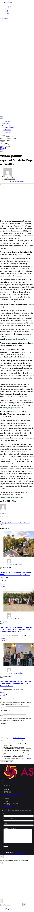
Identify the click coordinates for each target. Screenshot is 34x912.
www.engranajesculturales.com (18, 339)
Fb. (8, 8)
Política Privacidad (5, 102)
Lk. (8, 13)
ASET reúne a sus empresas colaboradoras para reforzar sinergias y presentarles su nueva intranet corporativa (16, 629)
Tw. (8, 780)
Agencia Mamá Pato (18, 99)
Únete (5, 114)
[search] (24, 904)
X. (7, 10)
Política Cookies (15, 102)
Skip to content (4, 18)
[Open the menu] (0, 20)
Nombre (3, 707)
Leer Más (3, 586)
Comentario (3, 723)
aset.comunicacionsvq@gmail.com (13, 794)
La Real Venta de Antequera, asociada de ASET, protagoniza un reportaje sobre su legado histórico (15, 575)
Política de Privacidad (19, 738)
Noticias (2, 149)
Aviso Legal (24, 102)
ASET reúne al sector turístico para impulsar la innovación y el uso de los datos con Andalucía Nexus (16, 683)
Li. (15, 780)
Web (1, 715)
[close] (1, 81)
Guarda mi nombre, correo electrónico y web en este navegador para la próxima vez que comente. (15, 719)
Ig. (7, 11)
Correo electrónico (5, 710)
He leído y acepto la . (14, 738)
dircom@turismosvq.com (10, 806)
